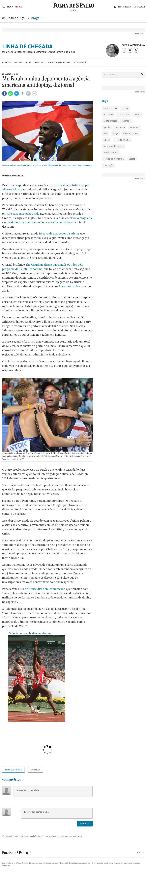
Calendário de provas (58, 62)
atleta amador (110, 120)
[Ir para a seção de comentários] (28, 93)
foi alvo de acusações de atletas (59, 233)
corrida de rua (110, 108)
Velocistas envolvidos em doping (29, 633)
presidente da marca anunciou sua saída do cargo (38, 222)
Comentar (85, 823)
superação (108, 165)
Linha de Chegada (27, 46)
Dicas (28, 62)
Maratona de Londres (72, 286)
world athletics (111, 152)
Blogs (35, 18)
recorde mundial (122, 139)
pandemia (134, 127)
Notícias (6, 62)
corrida (125, 108)
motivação (120, 127)
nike (106, 133)
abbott (132, 158)
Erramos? (35, 769)
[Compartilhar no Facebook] (4, 93)
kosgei (115, 133)
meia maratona (130, 133)
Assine (18, 6)
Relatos (38, 62)
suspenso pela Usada (26, 213)
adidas (107, 139)
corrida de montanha (114, 158)
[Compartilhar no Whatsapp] (10, 93)
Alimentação (80, 62)
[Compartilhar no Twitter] (16, 93)
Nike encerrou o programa (75, 218)
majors (137, 114)
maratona (108, 114)
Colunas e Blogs (13, 18)
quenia (107, 127)
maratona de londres (114, 146)
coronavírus (123, 114)
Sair (129, 6)
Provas (18, 62)
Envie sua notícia (13, 769)
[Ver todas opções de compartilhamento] (22, 93)
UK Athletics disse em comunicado (42, 589)
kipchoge (126, 120)
